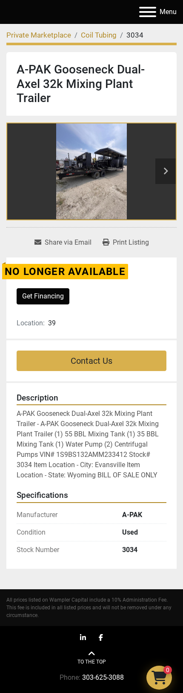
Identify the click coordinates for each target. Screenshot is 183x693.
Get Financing (43, 296)
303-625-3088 (103, 677)
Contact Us (91, 361)
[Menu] (147, 12)
